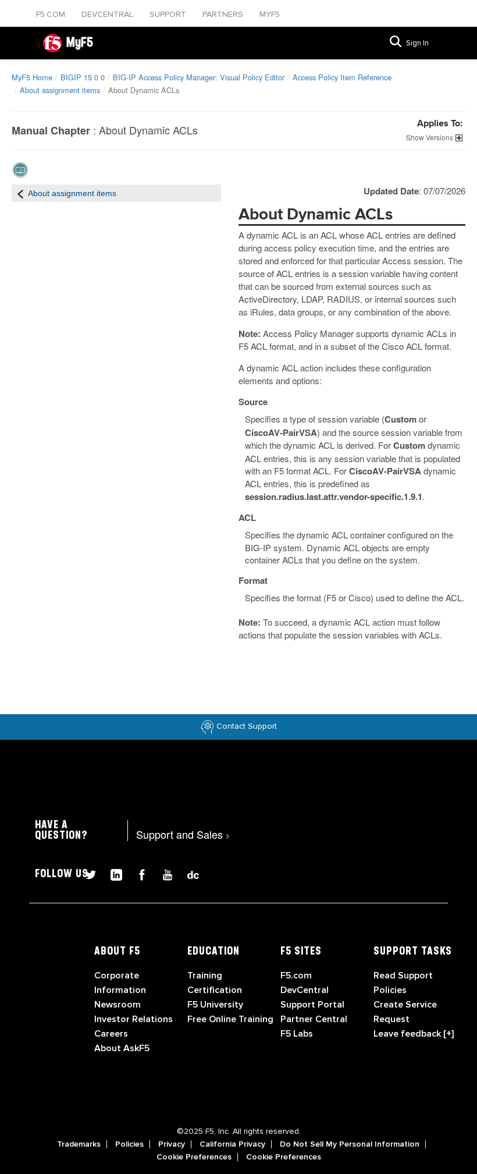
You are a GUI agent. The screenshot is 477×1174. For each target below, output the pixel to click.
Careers (111, 1034)
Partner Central (313, 1019)
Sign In (417, 43)
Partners (223, 14)
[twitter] (86, 873)
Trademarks (79, 1144)
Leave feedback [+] (413, 1034)
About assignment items (60, 89)
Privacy (171, 1144)
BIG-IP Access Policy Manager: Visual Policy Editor (198, 77)
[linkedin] (111, 873)
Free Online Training (230, 1019)
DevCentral (304, 990)
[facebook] (137, 873)
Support (168, 14)
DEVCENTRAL (108, 14)
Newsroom (117, 1004)
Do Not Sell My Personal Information (349, 1144)
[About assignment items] (20, 193)
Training (204, 975)
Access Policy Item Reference (342, 77)
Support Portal (312, 1004)
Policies (129, 1144)
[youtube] (163, 873)
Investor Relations (133, 1019)
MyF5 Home (32, 77)
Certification (214, 990)
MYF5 (269, 14)
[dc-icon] (187, 873)
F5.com (51, 14)
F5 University (215, 1004)
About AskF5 (121, 1048)
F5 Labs (296, 1034)
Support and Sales (183, 834)
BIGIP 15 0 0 (82, 77)
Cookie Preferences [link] (194, 1157)
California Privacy (232, 1144)
